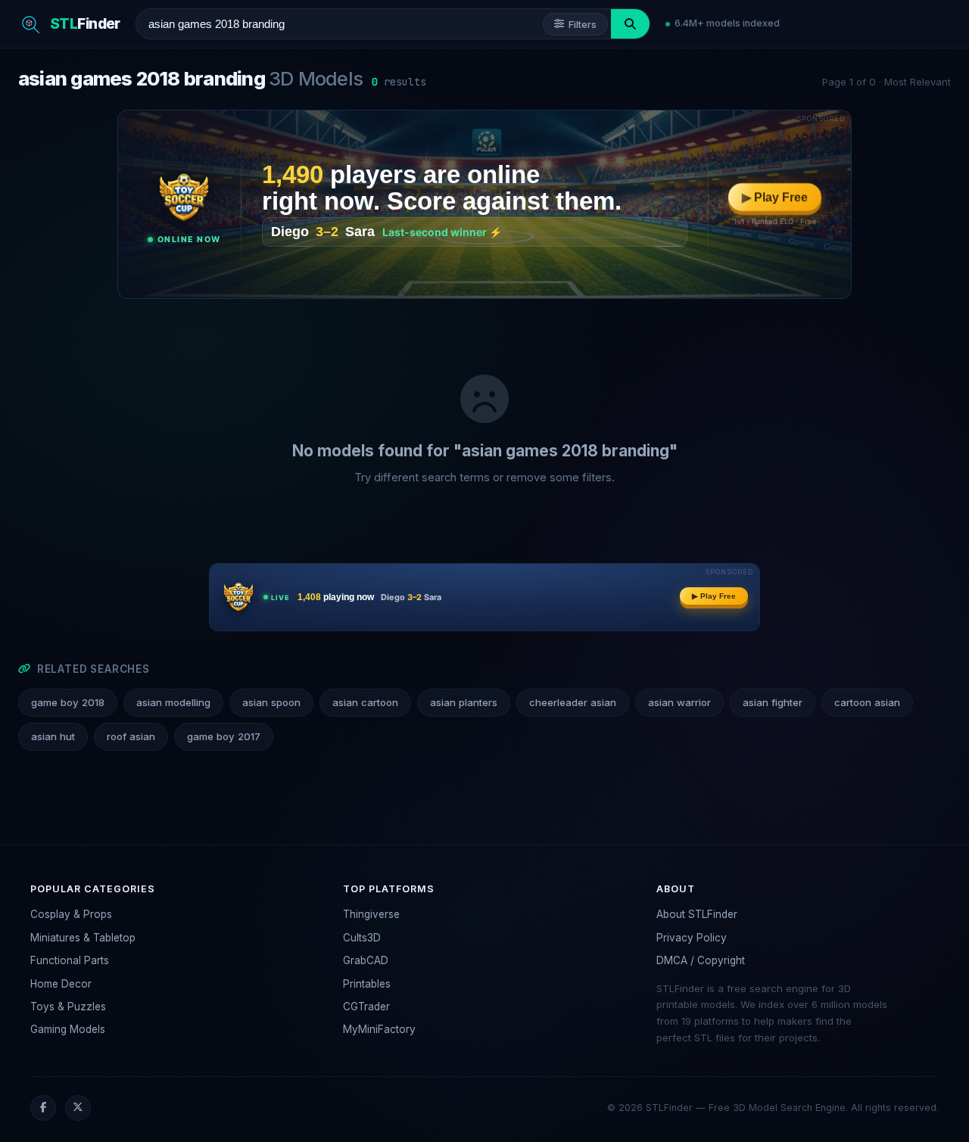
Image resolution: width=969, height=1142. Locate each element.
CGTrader (366, 1006)
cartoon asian (867, 702)
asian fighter (772, 702)
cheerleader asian (572, 702)
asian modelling (173, 702)
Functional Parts (69, 960)
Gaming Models (67, 1029)
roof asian (131, 736)
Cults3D (362, 938)
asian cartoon (365, 702)
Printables (367, 984)
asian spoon (271, 702)
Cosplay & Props (71, 914)
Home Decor (61, 984)
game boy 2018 (67, 702)
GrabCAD (365, 960)
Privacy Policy (691, 938)
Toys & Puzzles (68, 1006)
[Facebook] (43, 1108)
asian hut (53, 736)
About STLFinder (696, 914)
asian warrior (679, 702)
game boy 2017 (223, 736)
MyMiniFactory (379, 1029)
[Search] (630, 24)
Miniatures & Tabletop (83, 938)
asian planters (463, 702)
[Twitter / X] (78, 1108)
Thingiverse (371, 914)
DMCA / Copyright (700, 960)
